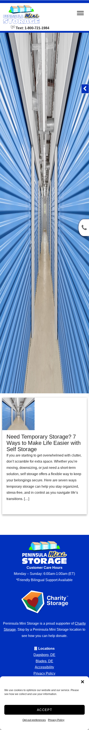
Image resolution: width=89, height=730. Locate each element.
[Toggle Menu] (80, 14)
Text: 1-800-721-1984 (32, 27)
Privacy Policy (56, 720)
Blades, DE (44, 661)
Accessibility (44, 667)
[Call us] (83, 227)
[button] (82, 682)
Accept (44, 710)
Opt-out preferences (34, 720)
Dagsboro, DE (44, 655)
